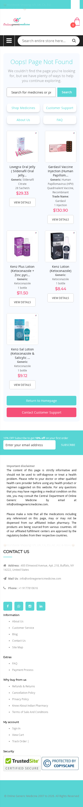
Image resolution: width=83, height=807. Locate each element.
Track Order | (20, 741)
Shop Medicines (23, 108)
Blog (15, 634)
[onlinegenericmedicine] (41, 22)
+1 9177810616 (28, 588)
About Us (23, 120)
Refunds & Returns (23, 686)
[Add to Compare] (31, 155)
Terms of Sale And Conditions (30, 712)
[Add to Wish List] (31, 145)
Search (67, 92)
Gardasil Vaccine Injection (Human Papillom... (60, 171)
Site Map (17, 647)
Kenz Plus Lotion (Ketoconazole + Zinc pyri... (22, 270)
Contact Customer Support (41, 412)
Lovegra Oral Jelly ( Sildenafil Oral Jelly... (22, 171)
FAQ (60, 120)
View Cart (18, 735)
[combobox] (49, 40)
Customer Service (23, 627)
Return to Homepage (41, 401)
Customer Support (59, 108)
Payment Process (22, 670)
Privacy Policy (20, 699)
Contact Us (19, 640)
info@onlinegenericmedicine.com (40, 578)
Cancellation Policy (23, 692)
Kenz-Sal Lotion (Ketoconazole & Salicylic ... (22, 353)
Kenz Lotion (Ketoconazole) (60, 268)
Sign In (16, 728)
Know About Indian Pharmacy (30, 705)
